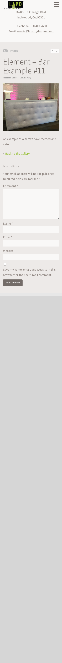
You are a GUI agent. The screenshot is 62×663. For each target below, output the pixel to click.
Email (7, 237)
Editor (14, 77)
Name (8, 223)
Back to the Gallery (17, 153)
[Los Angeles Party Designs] (13, 5)
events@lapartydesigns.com (35, 31)
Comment (10, 186)
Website (8, 251)
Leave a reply (25, 77)
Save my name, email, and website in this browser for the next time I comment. (29, 272)
